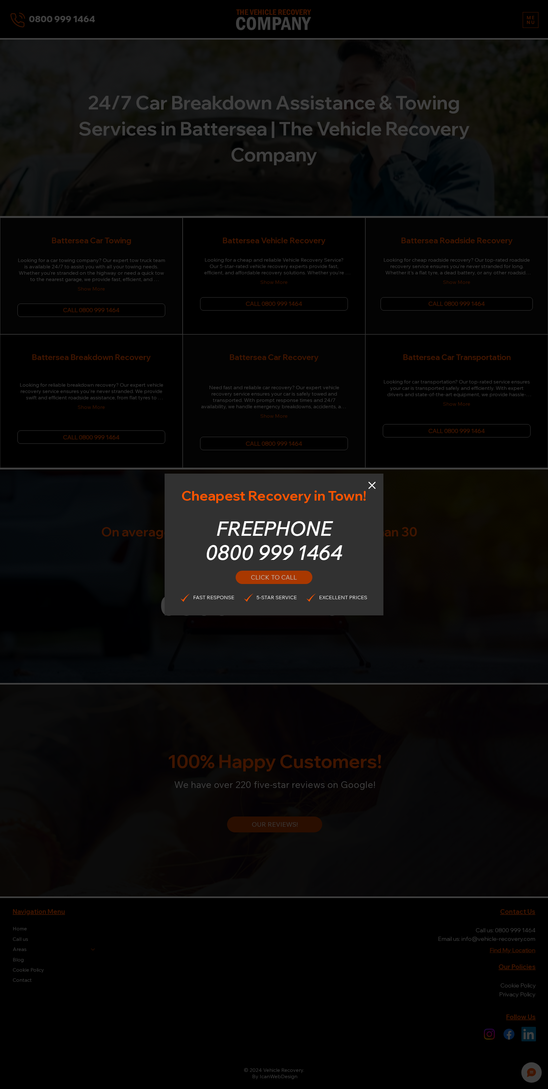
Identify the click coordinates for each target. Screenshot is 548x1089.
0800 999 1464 (274, 552)
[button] (372, 485)
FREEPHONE (274, 528)
